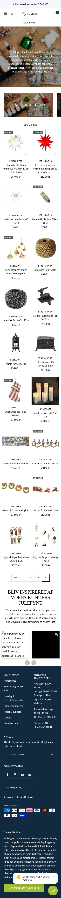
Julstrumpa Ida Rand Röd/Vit (15, 413)
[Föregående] (15, 577)
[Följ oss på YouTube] (22, 774)
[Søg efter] (11, 13)
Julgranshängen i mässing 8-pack (45, 559)
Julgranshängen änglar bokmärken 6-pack (16, 271)
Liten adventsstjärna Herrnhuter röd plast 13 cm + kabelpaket (45, 169)
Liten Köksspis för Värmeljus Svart (45, 364)
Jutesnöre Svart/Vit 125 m (15, 320)
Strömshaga (45, 266)
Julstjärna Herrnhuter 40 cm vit (15, 221)
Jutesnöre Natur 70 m (45, 269)
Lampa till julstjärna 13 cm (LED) (45, 221)
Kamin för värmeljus (16, 363)
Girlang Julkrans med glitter (15, 510)
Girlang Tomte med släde (45, 510)
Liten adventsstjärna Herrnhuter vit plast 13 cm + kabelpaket (15, 169)
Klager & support (12, 711)
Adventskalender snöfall (16, 463)
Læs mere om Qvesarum (24, 888)
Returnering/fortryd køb (14, 688)
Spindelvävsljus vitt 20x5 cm (45, 415)
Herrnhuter (15, 161)
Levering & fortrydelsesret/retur (14, 698)
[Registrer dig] (52, 754)
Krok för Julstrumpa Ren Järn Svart (45, 317)
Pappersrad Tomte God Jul (45, 463)
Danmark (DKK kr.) (14, 787)
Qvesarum (15, 266)
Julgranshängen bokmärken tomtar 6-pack (15, 559)
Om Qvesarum (11, 723)
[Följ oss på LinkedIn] (29, 774)
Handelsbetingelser (13, 706)
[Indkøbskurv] (55, 13)
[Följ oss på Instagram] (15, 774)
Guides (7, 717)
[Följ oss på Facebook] (7, 774)
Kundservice (10, 680)
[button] (15, 644)
